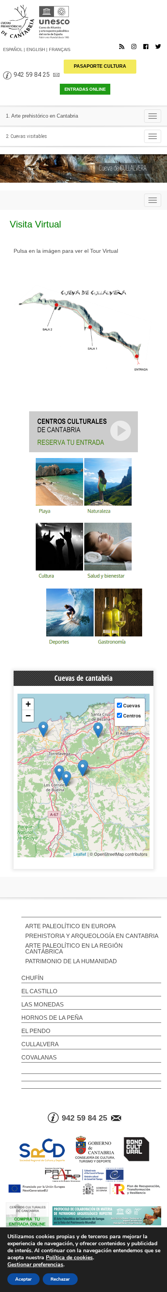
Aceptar (23, 1279)
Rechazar (60, 1279)
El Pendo (35, 1031)
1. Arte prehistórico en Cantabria (42, 116)
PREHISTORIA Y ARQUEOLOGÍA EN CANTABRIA (91, 935)
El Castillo (39, 991)
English (35, 49)
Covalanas (39, 1057)
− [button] (28, 716)
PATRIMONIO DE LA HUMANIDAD (71, 961)
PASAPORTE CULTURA (100, 66)
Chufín (32, 978)
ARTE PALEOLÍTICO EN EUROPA (70, 926)
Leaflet (79, 854)
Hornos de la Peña (52, 1017)
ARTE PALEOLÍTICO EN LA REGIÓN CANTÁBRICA (74, 948)
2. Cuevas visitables (26, 136)
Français (59, 49)
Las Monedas (42, 1004)
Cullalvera (40, 1044)
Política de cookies (69, 1257)
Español (13, 49)
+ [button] (28, 704)
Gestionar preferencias (35, 1264)
